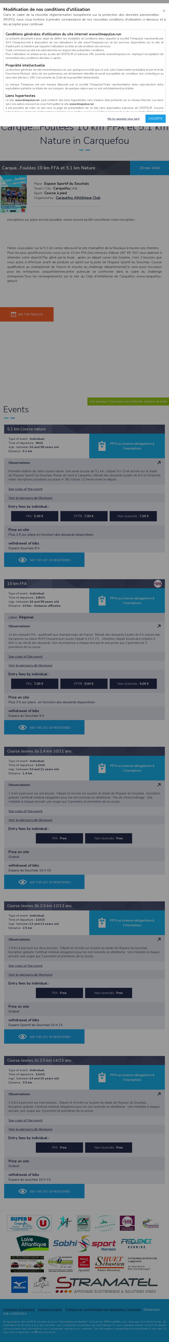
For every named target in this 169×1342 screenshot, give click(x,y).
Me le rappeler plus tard (123, 119)
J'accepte (156, 119)
